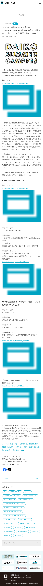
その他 (6, 496)
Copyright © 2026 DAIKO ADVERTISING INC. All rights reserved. (21, 583)
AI (5, 492)
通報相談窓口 (15, 580)
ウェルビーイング (30, 496)
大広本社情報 (30, 527)
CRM (12, 492)
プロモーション (25, 519)
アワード (16, 496)
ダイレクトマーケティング (13, 507)
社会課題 (35, 531)
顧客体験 (7, 535)
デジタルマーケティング (12, 511)
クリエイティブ (9, 500)
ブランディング (9, 519)
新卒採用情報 (8, 531)
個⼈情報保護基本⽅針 (17, 577)
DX (19, 492)
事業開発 (7, 527)
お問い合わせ (15, 575)
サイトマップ (30, 575)
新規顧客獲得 (22, 531)
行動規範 (28, 577)
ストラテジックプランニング (14, 504)
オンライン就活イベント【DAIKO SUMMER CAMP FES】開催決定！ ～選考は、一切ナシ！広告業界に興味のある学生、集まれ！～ (21, 447)
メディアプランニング (27, 523)
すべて (27, 492)
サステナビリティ (26, 500)
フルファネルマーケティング (14, 515)
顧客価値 (18, 535)
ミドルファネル (9, 523)
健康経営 (18, 527)
